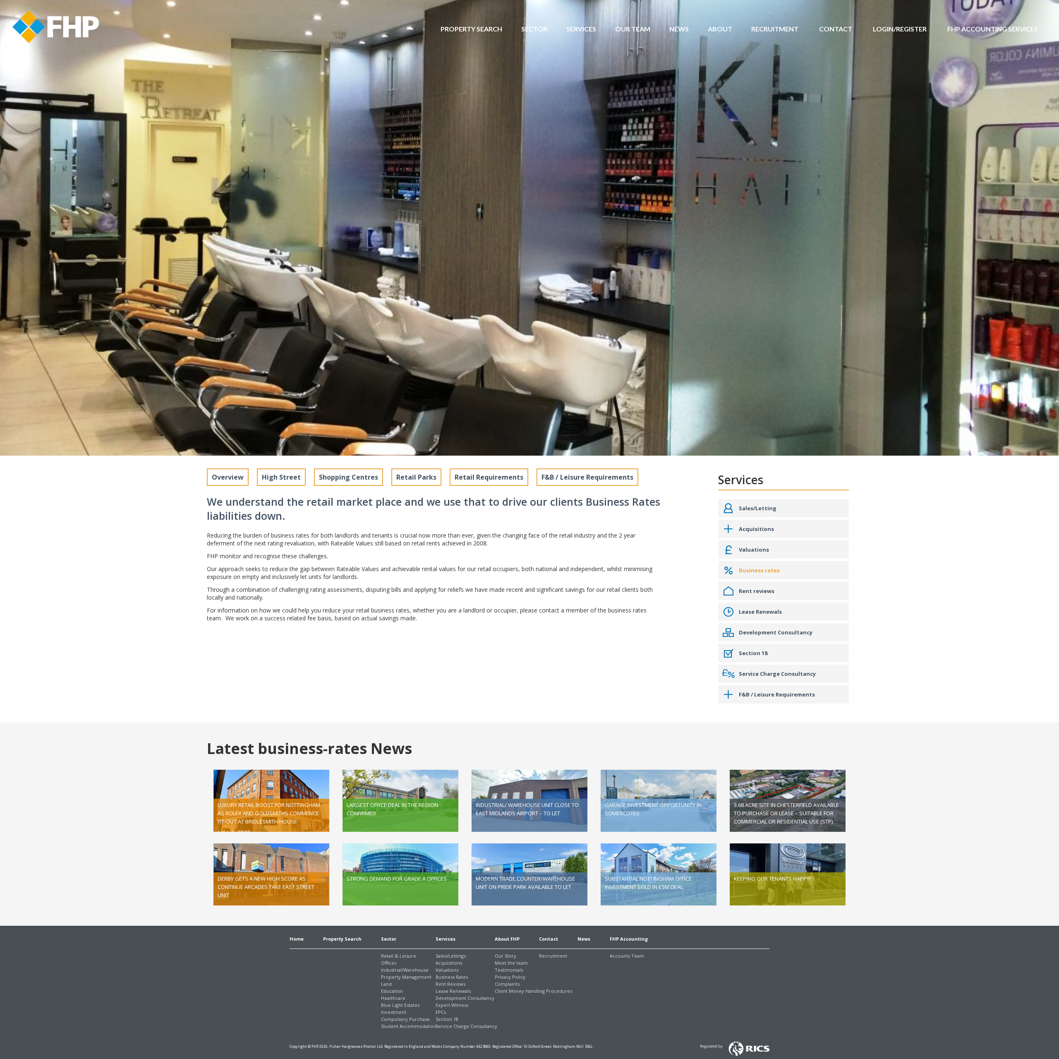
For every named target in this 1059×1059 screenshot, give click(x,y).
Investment (393, 1012)
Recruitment (774, 29)
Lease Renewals (453, 991)
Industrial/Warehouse (405, 970)
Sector (534, 29)
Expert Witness (452, 1005)
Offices (388, 963)
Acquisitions (449, 963)
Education (392, 991)
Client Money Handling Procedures (533, 991)
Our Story (505, 956)
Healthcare (393, 998)
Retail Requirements (489, 477)
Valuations (447, 970)
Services (581, 29)
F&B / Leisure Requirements (587, 477)
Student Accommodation (408, 1026)
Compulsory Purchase (405, 1019)
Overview (228, 477)
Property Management (406, 977)
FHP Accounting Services (992, 29)
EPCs (441, 1012)
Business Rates (452, 977)
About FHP (507, 939)
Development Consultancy (465, 998)
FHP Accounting (629, 939)
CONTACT (835, 29)
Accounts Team (627, 956)
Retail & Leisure (398, 956)
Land (386, 984)
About (720, 29)
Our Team (632, 29)
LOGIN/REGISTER (900, 29)
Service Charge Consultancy (466, 1026)
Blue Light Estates (400, 1005)
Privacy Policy (510, 977)
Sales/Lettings (451, 956)
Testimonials (509, 970)
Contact (548, 939)
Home (297, 939)
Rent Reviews (450, 984)
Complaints (507, 984)
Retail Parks (416, 477)
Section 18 (447, 1019)
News (679, 29)
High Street (281, 477)
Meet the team (511, 963)
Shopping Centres (348, 477)
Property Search (471, 29)
